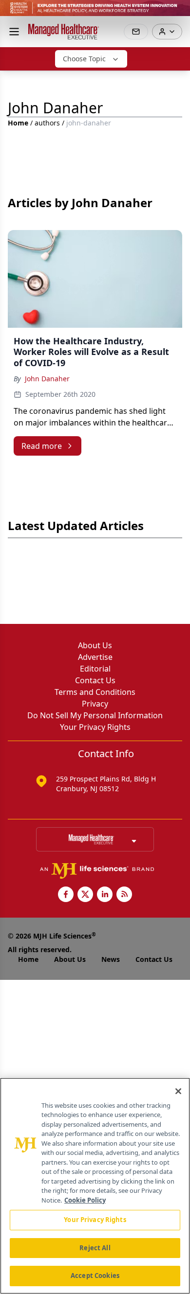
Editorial (95, 668)
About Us (95, 645)
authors (47, 122)
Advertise (95, 657)
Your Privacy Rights (95, 727)
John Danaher (47, 378)
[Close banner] (177, 12)
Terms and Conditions (95, 692)
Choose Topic (84, 58)
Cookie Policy (85, 1200)
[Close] (178, 1091)
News (110, 959)
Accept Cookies (95, 1275)
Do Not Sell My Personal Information (95, 715)
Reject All (94, 1247)
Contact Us (95, 680)
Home (18, 122)
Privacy (95, 703)
